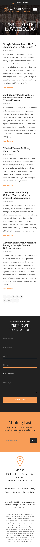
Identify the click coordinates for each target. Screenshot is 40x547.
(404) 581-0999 (21, 2)
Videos (7, 492)
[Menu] (34, 9)
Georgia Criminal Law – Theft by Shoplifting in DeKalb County (19, 45)
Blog (33, 488)
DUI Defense (22, 488)
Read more (8, 88)
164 (5, 300)
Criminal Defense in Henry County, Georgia (17, 149)
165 (9, 300)
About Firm (10, 488)
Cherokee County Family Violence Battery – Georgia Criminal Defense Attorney (16, 195)
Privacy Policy (29, 492)
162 (17, 297)
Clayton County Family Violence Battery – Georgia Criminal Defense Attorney (19, 245)
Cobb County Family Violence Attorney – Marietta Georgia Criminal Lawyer (18, 98)
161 (13, 297)
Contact (17, 492)
